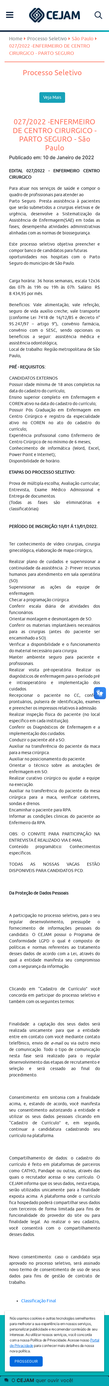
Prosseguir (26, 1361)
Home (15, 38)
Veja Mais (52, 97)
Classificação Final (38, 1300)
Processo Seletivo (47, 38)
